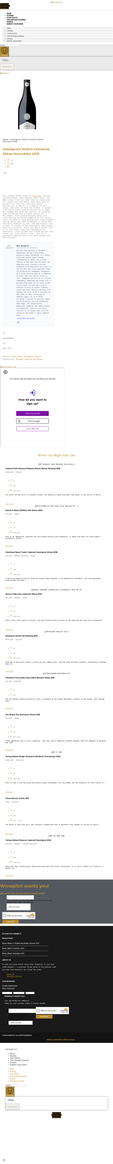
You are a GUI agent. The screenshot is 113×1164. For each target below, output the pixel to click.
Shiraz (38, 356)
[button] (28, 179)
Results (5, 60)
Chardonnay (19, 760)
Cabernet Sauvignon (21, 556)
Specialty (15, 802)
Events (10, 22)
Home (5, 139)
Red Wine (17, 356)
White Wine (9, 472)
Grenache (37, 196)
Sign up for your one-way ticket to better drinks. (22, 893)
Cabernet (17, 597)
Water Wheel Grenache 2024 (13, 953)
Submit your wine (15, 24)
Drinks (19, 359)
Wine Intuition (8, 988)
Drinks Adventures (9, 986)
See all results (7, 67)
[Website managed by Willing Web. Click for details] (4, 1160)
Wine (9, 13)
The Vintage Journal (16, 20)
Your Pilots (12, 18)
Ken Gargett (22, 246)
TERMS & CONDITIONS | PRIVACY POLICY (61, 1039)
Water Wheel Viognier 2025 (13, 948)
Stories (10, 15)
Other (7, 802)
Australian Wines (33, 359)
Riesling (19, 472)
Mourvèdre (17, 681)
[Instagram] (18, 322)
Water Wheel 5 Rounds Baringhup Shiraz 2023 (20, 943)
